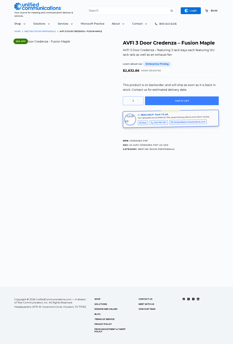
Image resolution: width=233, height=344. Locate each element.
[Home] (38, 5)
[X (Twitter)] (188, 299)
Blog (97, 314)
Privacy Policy (103, 324)
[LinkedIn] (198, 299)
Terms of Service (104, 319)
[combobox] (127, 10)
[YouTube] (193, 299)
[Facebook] (184, 299)
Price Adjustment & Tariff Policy (110, 330)
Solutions (100, 304)
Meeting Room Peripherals (156, 149)
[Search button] (171, 10)
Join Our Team (147, 309)
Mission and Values (105, 309)
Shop (97, 299)
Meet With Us (146, 304)
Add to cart (182, 100)
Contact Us (145, 299)
